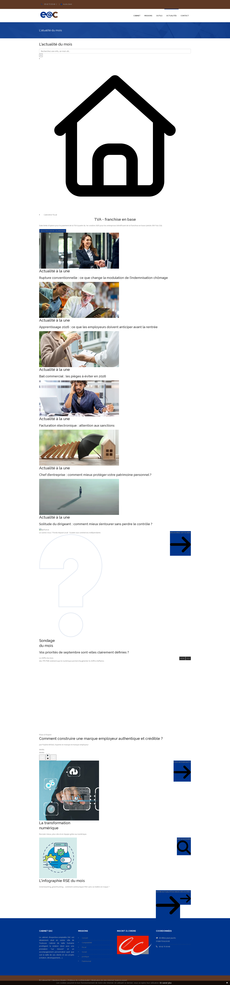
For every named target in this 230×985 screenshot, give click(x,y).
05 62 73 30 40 (49, 4)
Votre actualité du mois (168, 891)
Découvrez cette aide (180, 532)
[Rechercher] (41, 55)
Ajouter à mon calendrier (52, 231)
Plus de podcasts (182, 762)
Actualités (171, 16)
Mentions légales (59, 980)
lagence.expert (121, 980)
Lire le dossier (183, 839)
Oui (188, 658)
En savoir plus (166, 983)
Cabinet (136, 16)
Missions (148, 16)
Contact (185, 16)
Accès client (67, 4)
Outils (159, 16)
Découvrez (185, 891)
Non (182, 658)
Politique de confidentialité (79, 980)
